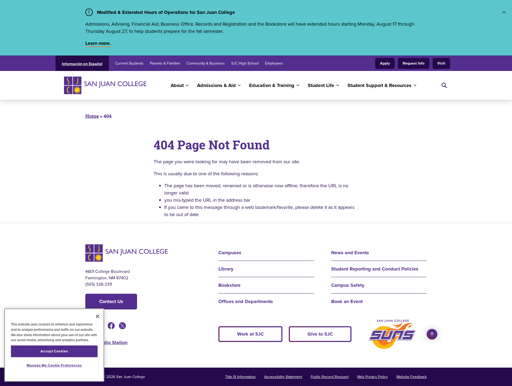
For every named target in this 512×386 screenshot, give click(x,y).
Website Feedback (411, 376)
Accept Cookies (54, 351)
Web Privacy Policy (372, 376)
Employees (274, 63)
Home (92, 116)
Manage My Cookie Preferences (54, 365)
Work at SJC (250, 334)
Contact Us (111, 301)
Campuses (229, 252)
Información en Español (82, 63)
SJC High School (245, 63)
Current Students (129, 63)
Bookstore (229, 285)
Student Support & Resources (379, 85)
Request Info (414, 63)
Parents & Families (165, 63)
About (177, 85)
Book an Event (347, 301)
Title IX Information (240, 376)
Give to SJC (320, 334)
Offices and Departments (245, 301)
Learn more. (98, 43)
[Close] (97, 316)
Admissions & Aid (216, 85)
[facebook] (111, 325)
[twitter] (122, 325)
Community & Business (206, 63)
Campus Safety (347, 285)
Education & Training (271, 85)
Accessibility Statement (283, 376)
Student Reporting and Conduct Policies (374, 268)
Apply (385, 63)
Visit (441, 63)
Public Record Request (330, 376)
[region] (54, 345)
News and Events (350, 252)
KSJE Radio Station (106, 342)
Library (225, 268)
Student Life (321, 85)
